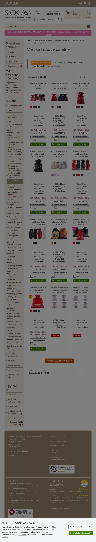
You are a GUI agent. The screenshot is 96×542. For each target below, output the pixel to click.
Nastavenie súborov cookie (81, 527)
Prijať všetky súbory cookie (81, 533)
